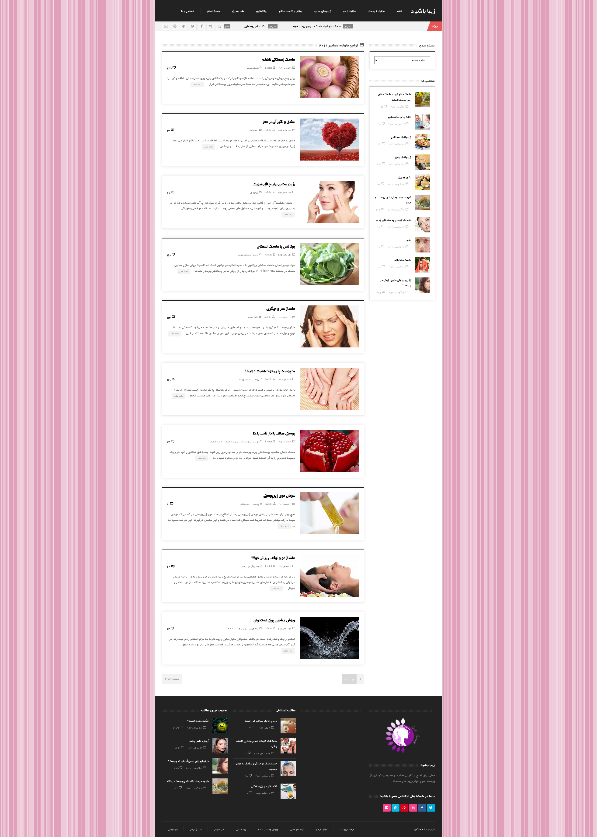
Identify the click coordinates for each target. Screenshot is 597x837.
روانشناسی (261, 11)
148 (379, 124)
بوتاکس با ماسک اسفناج (276, 246)
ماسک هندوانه (402, 260)
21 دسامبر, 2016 (285, 379)
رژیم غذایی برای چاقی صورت (274, 183)
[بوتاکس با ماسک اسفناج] (329, 264)
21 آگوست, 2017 (397, 267)
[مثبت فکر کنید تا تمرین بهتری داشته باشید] (288, 745)
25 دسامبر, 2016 (285, 317)
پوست (255, 254)
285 (378, 292)
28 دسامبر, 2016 (285, 130)
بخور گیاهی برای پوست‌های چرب (393, 219)
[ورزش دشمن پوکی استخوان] (329, 638)
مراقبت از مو (349, 11)
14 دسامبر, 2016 (285, 628)
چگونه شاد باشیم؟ (198, 720)
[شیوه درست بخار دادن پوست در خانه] (422, 202)
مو (243, 566)
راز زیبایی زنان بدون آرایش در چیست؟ (188, 761)
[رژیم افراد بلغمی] (422, 162)
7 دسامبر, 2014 (262, 775)
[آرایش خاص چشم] (220, 745)
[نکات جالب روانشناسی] (422, 122)
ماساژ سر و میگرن (280, 308)
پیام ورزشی (253, 628)
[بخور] (422, 244)
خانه (400, 11)
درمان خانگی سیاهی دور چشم (261, 720)
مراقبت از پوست (376, 11)
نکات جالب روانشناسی (399, 117)
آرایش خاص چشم (199, 740)
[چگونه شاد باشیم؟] (220, 725)
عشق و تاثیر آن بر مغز (278, 121)
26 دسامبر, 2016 (285, 254)
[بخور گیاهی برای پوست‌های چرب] (422, 224)
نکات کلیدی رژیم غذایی (264, 786)
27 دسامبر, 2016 (285, 192)
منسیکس (418, 829)
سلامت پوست (244, 379)
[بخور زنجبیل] (422, 182)
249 (379, 164)
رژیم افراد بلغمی (402, 157)
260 (378, 184)
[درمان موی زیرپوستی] (329, 513)
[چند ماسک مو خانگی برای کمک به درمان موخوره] (288, 768)
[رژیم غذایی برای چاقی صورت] (329, 202)
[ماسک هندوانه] (422, 265)
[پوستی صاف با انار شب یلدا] (329, 451)
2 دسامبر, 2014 (263, 793)
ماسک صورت (253, 67)
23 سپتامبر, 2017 (396, 124)
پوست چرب (245, 441)
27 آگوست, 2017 (396, 184)
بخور (408, 240)
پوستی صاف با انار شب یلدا (274, 433)
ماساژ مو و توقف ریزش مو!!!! (273, 557)
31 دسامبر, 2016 (285, 67)
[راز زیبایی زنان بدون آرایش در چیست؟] (422, 285)
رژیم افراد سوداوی (401, 137)
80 (379, 267)
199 (381, 106)
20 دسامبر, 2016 (285, 441)
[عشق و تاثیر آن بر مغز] (329, 140)
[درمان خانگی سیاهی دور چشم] (288, 725)
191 (379, 144)
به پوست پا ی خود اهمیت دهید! (270, 370)
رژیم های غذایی (322, 11)
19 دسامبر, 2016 (285, 503)
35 (246, 775)
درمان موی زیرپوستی (279, 495)
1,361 (177, 747)
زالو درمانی (172, 829)
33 (249, 727)
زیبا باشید (423, 10)
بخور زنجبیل (404, 177)
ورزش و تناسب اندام (290, 11)
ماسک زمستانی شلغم (278, 59)
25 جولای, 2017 (194, 727)
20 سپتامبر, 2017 (397, 144)
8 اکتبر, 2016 (264, 727)
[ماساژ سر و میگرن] (329, 326)
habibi (268, 67)
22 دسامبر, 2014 (262, 753)
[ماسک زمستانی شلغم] (329, 77)
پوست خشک (230, 441)
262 (378, 209)
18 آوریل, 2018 (397, 106)
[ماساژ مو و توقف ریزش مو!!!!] (329, 576)
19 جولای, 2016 (195, 747)
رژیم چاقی (254, 192)
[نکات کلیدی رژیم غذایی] (288, 791)
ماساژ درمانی (213, 11)
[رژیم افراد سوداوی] (422, 142)
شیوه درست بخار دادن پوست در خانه (188, 781)
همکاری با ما (187, 11)
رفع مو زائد (245, 503)
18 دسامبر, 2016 (285, 566)
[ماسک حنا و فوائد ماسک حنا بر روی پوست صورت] (422, 99)
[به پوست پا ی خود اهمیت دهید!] (329, 389)
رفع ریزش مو (253, 566)
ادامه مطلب (197, 84)
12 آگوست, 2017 (397, 292)
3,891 (176, 727)
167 (378, 226)
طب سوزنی (238, 11)
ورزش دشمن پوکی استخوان (274, 620)
